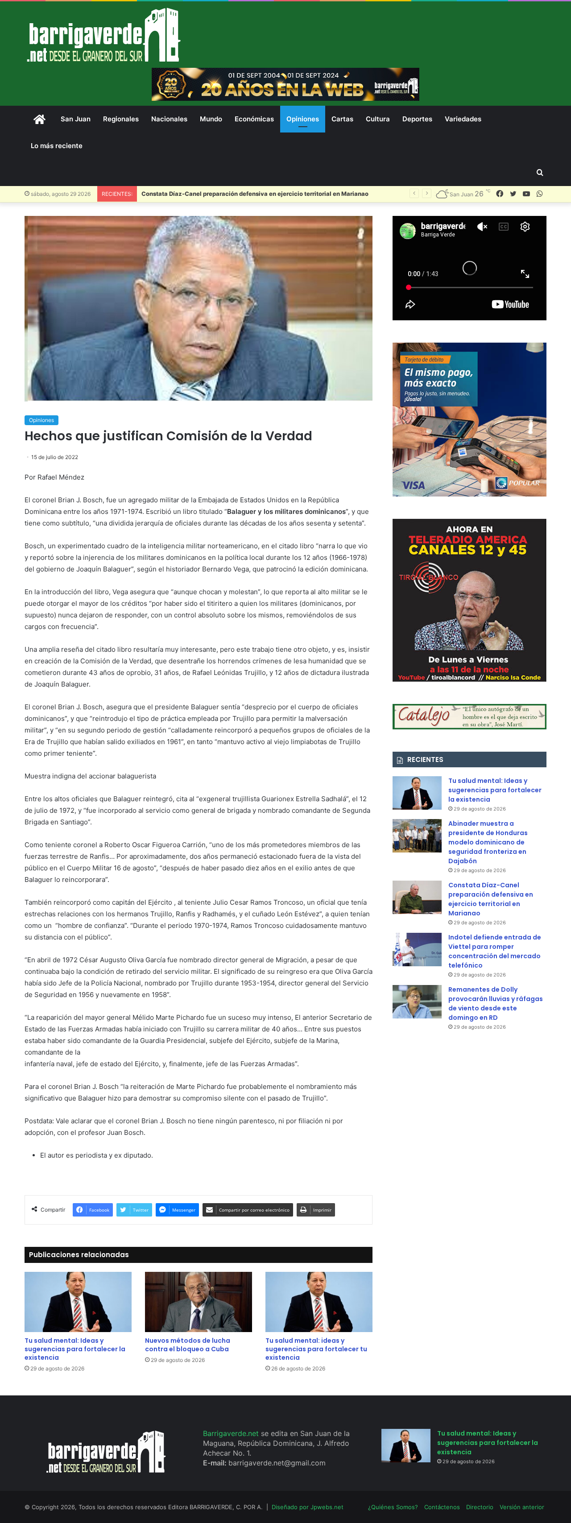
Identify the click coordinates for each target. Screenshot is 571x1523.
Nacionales (169, 119)
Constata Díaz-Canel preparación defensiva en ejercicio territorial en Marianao (254, 193)
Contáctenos (442, 1507)
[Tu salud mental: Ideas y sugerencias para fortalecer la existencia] (78, 1302)
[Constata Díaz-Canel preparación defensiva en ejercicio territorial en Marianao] (417, 897)
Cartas (342, 119)
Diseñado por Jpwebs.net (307, 1507)
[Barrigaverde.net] (103, 34)
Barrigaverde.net (232, 1433)
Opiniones (302, 119)
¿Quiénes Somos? (393, 1507)
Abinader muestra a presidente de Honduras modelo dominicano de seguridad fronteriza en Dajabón (488, 842)
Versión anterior (522, 1507)
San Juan (76, 119)
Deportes (417, 119)
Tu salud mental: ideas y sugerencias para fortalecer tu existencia (316, 1349)
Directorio (479, 1507)
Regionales (121, 119)
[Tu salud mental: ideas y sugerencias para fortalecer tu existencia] (318, 1302)
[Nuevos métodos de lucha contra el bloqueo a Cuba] (198, 1302)
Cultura (378, 119)
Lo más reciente (57, 145)
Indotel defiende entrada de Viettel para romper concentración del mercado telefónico (494, 951)
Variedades (463, 119)
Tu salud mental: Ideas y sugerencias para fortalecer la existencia (75, 1349)
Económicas (254, 119)
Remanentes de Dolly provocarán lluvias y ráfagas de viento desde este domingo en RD (495, 1003)
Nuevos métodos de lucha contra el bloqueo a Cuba (187, 1344)
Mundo (211, 119)
